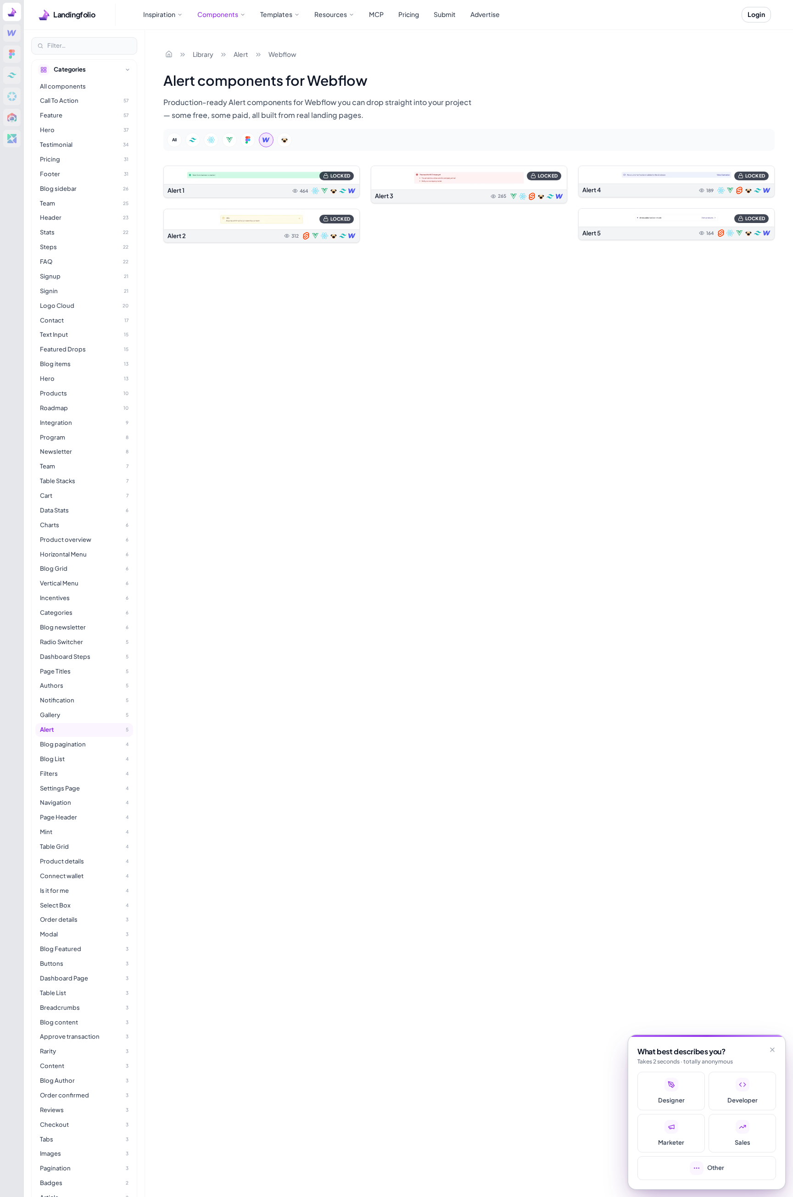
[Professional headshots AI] (12, 96)
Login (756, 14)
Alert (241, 54)
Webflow (282, 54)
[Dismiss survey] (772, 1049)
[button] (261, 182)
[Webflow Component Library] (12, 33)
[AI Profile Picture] (12, 117)
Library (203, 54)
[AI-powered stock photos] (12, 138)
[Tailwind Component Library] (12, 75)
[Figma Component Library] (12, 54)
